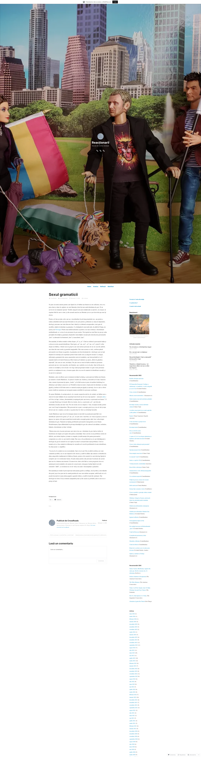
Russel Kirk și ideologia (135, 467)
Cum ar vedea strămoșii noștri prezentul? (139, 444)
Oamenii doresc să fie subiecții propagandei (140, 470)
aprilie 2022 (132, 689)
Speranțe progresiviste (134, 450)
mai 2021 (131, 718)
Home (89, 286)
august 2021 (132, 710)
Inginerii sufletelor (134, 517)
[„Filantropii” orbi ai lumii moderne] (104, 150)
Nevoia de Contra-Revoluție (137, 299)
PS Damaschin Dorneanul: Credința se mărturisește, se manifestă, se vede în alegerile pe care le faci (140, 386)
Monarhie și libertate (134, 541)
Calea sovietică (133, 392)
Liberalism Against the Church (137, 601)
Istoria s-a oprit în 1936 (135, 460)
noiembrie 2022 (133, 671)
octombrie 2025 (133, 629)
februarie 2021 (133, 726)
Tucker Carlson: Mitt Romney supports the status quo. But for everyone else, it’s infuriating (139, 571)
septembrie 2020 (133, 739)
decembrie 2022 (133, 668)
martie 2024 (132, 632)
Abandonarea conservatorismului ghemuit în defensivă (90, 535)
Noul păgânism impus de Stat (136, 520)
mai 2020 (131, 749)
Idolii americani (133, 485)
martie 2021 (132, 723)
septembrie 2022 (133, 676)
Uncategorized (63, 298)
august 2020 (132, 741)
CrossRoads (53, 298)
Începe (115, 2)
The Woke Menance (134, 582)
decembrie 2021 (133, 700)
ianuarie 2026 (132, 621)
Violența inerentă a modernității (137, 463)
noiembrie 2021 (133, 702)
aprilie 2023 (132, 658)
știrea (104, 397)
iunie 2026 (132, 614)
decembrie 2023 (133, 637)
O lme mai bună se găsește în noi (137, 421)
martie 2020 (132, 754)
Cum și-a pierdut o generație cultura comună (140, 492)
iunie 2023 (132, 653)
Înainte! (131, 416)
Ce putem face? (133, 303)
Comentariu (101, 561)
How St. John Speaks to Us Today (138, 595)
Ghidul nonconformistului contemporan (139, 506)
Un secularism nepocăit (135, 476)
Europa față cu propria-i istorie (137, 489)
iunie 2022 (132, 684)
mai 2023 (131, 655)
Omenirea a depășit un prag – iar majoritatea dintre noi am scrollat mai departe (139, 366)
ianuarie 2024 (132, 634)
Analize (95, 286)
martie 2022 (132, 692)
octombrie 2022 (133, 674)
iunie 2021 (132, 715)
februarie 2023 (133, 663)
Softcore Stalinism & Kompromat (137, 576)
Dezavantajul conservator (135, 453)
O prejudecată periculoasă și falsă (137, 535)
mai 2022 (131, 687)
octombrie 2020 (133, 736)
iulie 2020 (131, 744)
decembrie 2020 (133, 731)
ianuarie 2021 (132, 728)
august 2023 (132, 647)
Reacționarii (100, 142)
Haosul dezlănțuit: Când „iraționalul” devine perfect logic (140, 358)
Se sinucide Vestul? (134, 457)
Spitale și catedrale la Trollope (136, 553)
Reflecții (103, 286)
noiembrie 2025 (133, 627)
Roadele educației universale (136, 378)
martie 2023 (132, 660)
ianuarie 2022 (132, 697)
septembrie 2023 (133, 645)
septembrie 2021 (133, 707)
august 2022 (132, 679)
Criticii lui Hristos (133, 544)
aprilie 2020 (132, 752)
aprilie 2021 (132, 720)
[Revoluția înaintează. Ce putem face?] (100, 150)
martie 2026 (132, 616)
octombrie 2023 (133, 642)
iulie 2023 (131, 650)
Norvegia (58, 329)
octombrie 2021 (133, 705)
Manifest (111, 286)
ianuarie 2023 (132, 666)
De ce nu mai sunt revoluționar (138, 352)
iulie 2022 (131, 681)
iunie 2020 (132, 747)
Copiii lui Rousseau (134, 532)
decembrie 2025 (133, 624)
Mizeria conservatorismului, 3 (136, 395)
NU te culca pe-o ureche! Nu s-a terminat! (61, 535)
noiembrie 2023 (133, 640)
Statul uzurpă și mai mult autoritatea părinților (140, 399)
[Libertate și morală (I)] (97, 150)
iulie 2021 (131, 713)
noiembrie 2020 (133, 734)
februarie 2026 (133, 619)
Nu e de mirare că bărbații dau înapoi (140, 347)
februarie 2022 (133, 694)
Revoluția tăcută (133, 427)
